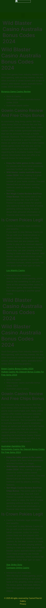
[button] (23, 15)
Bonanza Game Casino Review (16, 91)
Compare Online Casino (17, 567)
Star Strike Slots (14, 564)
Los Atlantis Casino (15, 270)
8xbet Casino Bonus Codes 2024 (17, 368)
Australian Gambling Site (13, 446)
